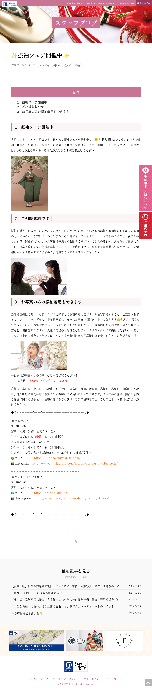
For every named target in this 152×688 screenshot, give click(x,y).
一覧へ (76, 541)
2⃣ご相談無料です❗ (32, 107)
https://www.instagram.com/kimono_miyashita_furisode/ (75, 463)
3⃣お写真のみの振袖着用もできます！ (44, 112)
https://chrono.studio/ (50, 493)
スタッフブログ (39, 678)
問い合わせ (24, 447)
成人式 (89, 3)
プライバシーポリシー (66, 678)
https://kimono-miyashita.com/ (57, 458)
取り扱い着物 (99, 3)
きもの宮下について (127, 3)
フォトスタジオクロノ (94, 330)
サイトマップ (114, 678)
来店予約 (36, 436)
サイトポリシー (93, 678)
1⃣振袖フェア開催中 (32, 102)
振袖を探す (71, 3)
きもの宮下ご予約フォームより (48, 381)
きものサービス (112, 3)
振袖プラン (81, 3)
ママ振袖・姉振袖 (49, 65)
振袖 (77, 65)
